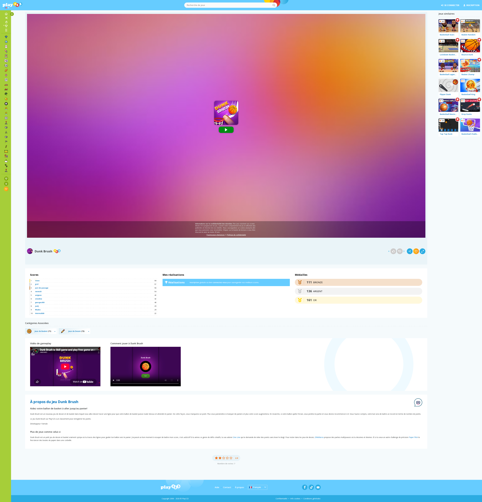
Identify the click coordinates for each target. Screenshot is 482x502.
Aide (217, 487)
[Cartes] (6, 56)
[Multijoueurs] (6, 170)
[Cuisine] (6, 160)
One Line (236, 437)
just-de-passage (41, 288)
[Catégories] (6, 30)
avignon (38, 295)
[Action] (6, 132)
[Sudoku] (6, 79)
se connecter (451, 5)
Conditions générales (311, 498)
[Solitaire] (6, 60)
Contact (227, 487)
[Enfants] (6, 113)
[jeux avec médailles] (6, 184)
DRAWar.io (319, 437)
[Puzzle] (6, 41)
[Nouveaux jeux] (6, 18)
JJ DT (37, 284)
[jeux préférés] (6, 189)
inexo (37, 281)
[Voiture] (6, 84)
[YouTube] (318, 487)
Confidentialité (281, 498)
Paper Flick (413, 437)
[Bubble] (6, 51)
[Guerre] (6, 94)
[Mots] (6, 118)
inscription (472, 5)
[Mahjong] (6, 46)
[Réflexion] (6, 75)
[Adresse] (6, 146)
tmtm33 (38, 291)
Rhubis (38, 310)
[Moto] (6, 89)
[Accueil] (6, 14)
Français (257, 487)
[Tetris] (6, 156)
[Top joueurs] (6, 26)
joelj (37, 306)
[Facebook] (304, 487)
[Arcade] (6, 122)
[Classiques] (6, 137)
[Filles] (6, 108)
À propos (239, 487)
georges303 (39, 302)
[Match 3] (6, 37)
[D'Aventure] (6, 99)
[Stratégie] (6, 151)
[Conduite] (6, 141)
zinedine (38, 299)
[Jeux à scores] (6, 179)
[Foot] (6, 65)
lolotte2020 (39, 313)
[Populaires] (6, 22)
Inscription (194, 282)
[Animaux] (6, 165)
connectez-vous (220, 282)
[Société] (6, 127)
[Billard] (6, 103)
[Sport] (6, 70)
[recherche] (274, 5)
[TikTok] (311, 487)
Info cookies (295, 498)
